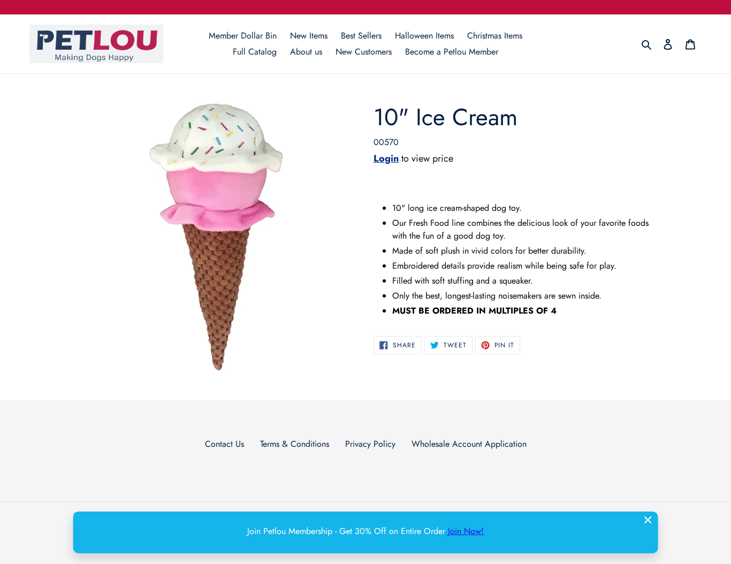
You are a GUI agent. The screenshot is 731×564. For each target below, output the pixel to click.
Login (386, 158)
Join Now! (466, 531)
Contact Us (224, 444)
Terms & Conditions (294, 444)
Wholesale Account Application (469, 444)
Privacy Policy (370, 444)
